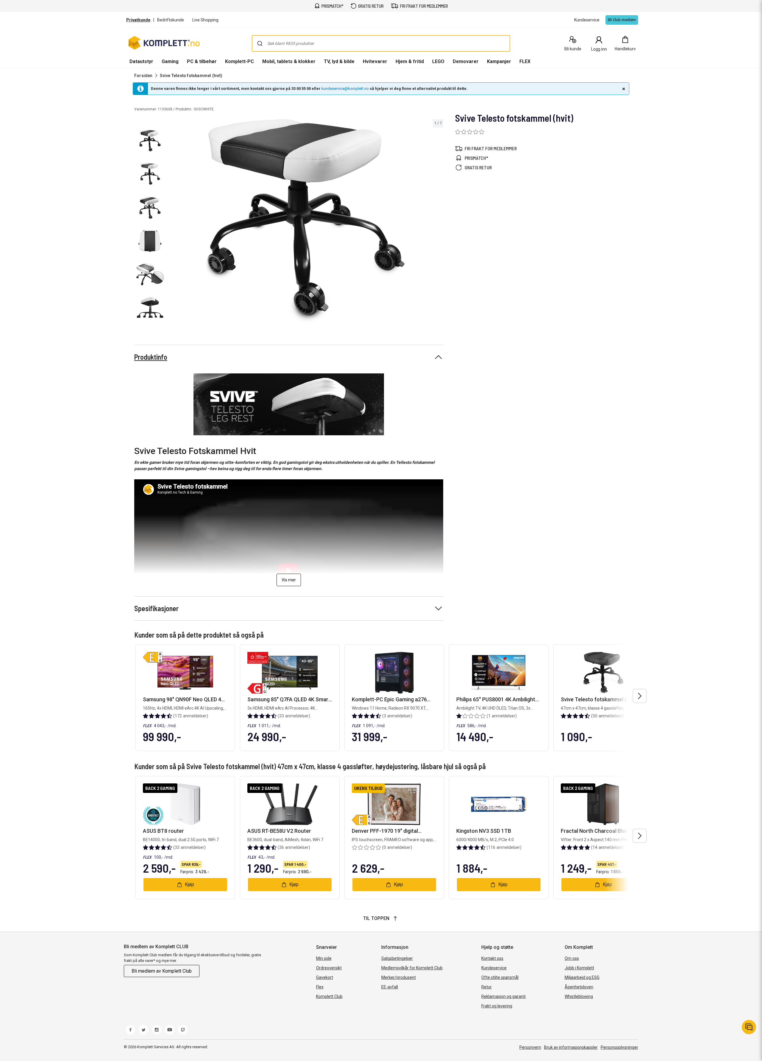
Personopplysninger (619, 1047)
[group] (305, 221)
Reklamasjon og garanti (503, 996)
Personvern (530, 1047)
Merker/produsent (398, 977)
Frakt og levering (496, 1006)
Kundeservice (494, 967)
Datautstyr (141, 61)
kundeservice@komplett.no (345, 88)
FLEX (524, 61)
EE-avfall (389, 987)
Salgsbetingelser (397, 958)
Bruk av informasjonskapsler (571, 1047)
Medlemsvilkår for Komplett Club (412, 967)
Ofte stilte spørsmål (500, 977)
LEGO (438, 61)
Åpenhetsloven (579, 987)
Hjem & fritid (410, 61)
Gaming (170, 61)
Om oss (572, 958)
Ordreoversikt (329, 967)
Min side (324, 958)
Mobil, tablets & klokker (289, 61)
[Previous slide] (172, 222)
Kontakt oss (492, 958)
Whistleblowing (579, 996)
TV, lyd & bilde (339, 61)
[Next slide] (437, 222)
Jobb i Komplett (579, 967)
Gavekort (324, 977)
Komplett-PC (239, 61)
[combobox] (381, 43)
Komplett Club (329, 996)
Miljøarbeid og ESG (582, 977)
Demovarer (466, 61)
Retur (486, 987)
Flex (320, 987)
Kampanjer (499, 61)
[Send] (259, 43)
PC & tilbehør (202, 61)
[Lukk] (623, 89)
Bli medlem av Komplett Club (162, 971)
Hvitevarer (375, 61)
